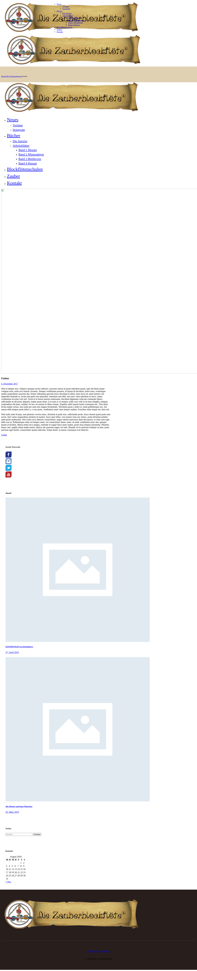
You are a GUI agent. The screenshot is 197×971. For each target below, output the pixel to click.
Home (3, 76)
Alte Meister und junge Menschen (18, 806)
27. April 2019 (12, 652)
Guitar (4, 435)
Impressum (92, 951)
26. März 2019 (12, 812)
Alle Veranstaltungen (14, 76)
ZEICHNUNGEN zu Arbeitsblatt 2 (19, 647)
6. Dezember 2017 (9, 384)
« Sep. (8, 882)
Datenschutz (104, 951)
